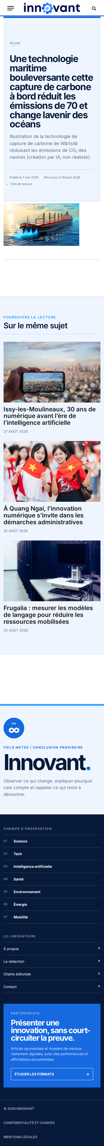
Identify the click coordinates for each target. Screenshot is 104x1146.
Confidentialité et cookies (29, 1123)
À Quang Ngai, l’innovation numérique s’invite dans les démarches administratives (44, 515)
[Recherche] (93, 8)
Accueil (15, 43)
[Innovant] (52, 8)
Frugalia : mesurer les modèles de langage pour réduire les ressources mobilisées (48, 615)
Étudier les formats (52, 1074)
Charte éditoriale (52, 974)
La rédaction (52, 961)
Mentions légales (20, 1137)
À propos (52, 949)
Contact (52, 986)
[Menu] (10, 8)
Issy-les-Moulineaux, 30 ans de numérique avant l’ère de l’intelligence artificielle (50, 416)
